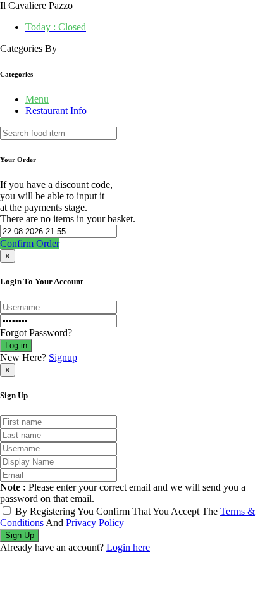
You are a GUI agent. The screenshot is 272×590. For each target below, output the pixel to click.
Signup (63, 357)
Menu (37, 99)
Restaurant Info (56, 110)
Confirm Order (29, 243)
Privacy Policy (95, 522)
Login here (128, 547)
